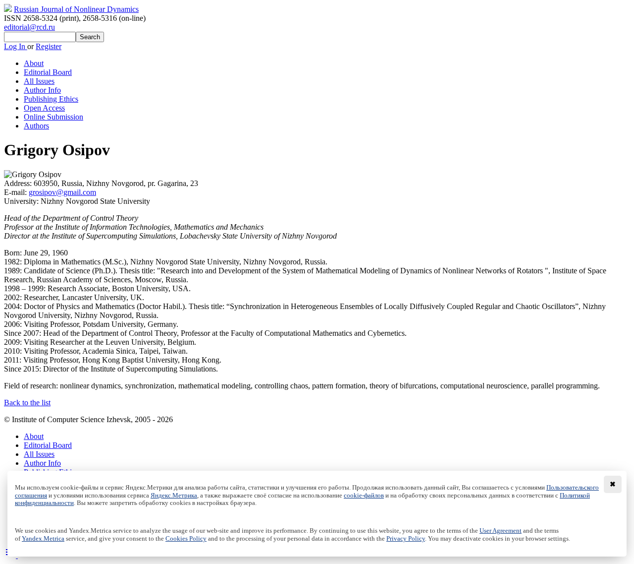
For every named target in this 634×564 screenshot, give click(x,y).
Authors (36, 126)
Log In (15, 46)
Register (48, 46)
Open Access (44, 108)
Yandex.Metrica (43, 538)
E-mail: (16, 192)
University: (22, 201)
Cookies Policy (186, 538)
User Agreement (500, 530)
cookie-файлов (364, 495)
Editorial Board (48, 72)
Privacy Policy (405, 538)
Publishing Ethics (51, 99)
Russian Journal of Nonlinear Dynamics (76, 9)
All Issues (39, 81)
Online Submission (53, 117)
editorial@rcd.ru (29, 27)
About (34, 63)
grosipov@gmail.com (62, 192)
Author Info (42, 90)
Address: (19, 183)
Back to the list (27, 402)
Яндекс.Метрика (174, 495)
